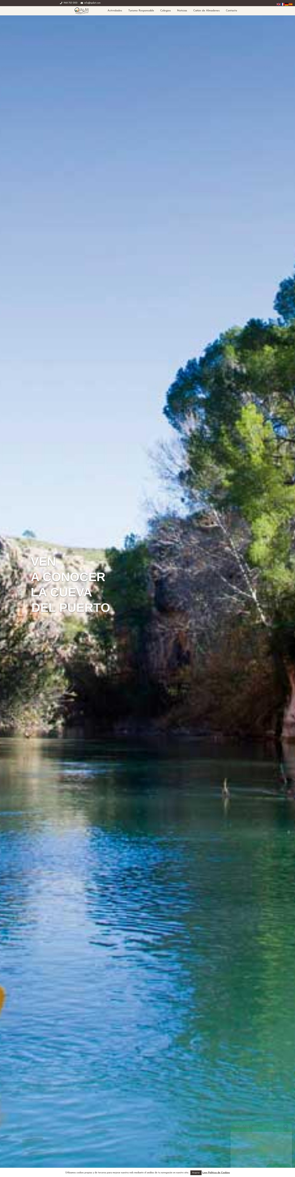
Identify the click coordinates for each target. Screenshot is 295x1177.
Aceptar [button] (196, 1173)
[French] (283, 4)
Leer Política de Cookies (216, 1173)
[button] (285, 1126)
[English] (279, 4)
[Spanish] (291, 4)
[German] (287, 4)
